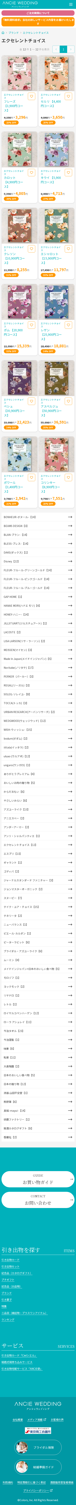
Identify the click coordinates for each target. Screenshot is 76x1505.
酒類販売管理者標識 (61, 1482)
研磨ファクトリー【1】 (17, 1119)
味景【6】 (9, 1048)
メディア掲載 (35, 1419)
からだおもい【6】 (15, 791)
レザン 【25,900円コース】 (51, 334)
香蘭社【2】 (11, 1137)
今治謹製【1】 (12, 1040)
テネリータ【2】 (13, 916)
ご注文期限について (38, 13)
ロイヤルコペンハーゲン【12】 (22, 1013)
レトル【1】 (11, 1004)
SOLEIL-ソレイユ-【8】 (17, 694)
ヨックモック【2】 (15, 986)
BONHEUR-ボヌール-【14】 (20, 517)
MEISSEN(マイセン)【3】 (18, 650)
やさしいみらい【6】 (16, 800)
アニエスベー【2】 (15, 818)
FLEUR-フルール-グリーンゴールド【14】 (28, 570)
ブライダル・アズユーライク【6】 (24, 951)
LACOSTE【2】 (13, 632)
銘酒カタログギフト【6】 (19, 1128)
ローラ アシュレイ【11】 (18, 1022)
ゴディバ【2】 (12, 871)
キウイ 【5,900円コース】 (51, 179)
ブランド (13, 33)
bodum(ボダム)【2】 (16, 738)
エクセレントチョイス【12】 (21, 845)
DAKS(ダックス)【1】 (16, 552)
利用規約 (8, 1482)
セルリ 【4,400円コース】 (51, 103)
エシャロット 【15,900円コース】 (51, 258)
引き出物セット (10, 1266)
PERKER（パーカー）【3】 (19, 676)
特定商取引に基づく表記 (31, 1482)
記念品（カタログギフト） (16, 1273)
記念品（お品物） (11, 1286)
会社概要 (18, 1419)
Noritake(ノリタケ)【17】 (19, 667)
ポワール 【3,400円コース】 (13, 487)
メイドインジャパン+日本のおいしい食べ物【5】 (32, 969)
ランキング (7, 1319)
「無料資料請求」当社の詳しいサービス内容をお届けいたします (38, 21)
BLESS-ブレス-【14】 (17, 543)
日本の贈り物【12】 (15, 1084)
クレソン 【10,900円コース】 (14, 258)
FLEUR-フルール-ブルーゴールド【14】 (27, 588)
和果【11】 (10, 1057)
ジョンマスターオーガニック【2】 (24, 889)
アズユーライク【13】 (17, 809)
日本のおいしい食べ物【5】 (20, 1075)
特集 (4, 1306)
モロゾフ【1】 (12, 978)
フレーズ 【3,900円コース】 (13, 105)
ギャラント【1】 (13, 862)
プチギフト (7, 1279)
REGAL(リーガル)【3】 (17, 685)
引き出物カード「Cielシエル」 (19, 1355)
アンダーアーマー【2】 (17, 827)
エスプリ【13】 (13, 853)
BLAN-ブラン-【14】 (16, 535)
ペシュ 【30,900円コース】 (14, 410)
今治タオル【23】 (14, 1031)
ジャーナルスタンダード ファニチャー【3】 (29, 880)
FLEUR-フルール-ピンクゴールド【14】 (27, 579)
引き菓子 (6, 1299)
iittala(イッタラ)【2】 (17, 747)
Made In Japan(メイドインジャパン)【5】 (28, 659)
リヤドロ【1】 (12, 995)
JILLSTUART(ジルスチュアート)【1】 (26, 623)
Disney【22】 (12, 561)
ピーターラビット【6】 (17, 942)
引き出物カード (10, 1260)
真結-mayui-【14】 (15, 1110)
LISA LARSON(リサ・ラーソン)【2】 (25, 641)
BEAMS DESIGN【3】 (16, 526)
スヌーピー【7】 (13, 898)
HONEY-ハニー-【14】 (17, 614)
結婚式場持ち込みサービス (16, 1362)
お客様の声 (57, 1419)
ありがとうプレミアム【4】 (20, 774)
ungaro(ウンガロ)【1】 (18, 765)
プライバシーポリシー (36, 1490)
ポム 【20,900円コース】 (13, 332)
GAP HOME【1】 (13, 597)
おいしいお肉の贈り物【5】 (20, 783)
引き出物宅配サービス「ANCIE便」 (22, 1368)
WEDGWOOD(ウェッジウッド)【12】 (25, 721)
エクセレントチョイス (36, 33)
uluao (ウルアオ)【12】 (17, 756)
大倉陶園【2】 (12, 1066)
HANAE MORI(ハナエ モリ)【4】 (22, 605)
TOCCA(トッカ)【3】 (16, 703)
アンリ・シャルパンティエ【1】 (22, 836)
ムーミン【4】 (12, 960)
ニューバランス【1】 (16, 924)
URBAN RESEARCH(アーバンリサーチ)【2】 (30, 712)
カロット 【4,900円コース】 (13, 182)
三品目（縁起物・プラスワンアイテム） (24, 1313)
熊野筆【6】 (11, 1102)
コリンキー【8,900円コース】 (50, 487)
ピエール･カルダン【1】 (18, 933)
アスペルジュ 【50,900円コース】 (51, 410)
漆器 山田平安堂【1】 (16, 1093)
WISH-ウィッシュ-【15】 (18, 729)
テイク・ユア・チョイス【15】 (22, 907)
